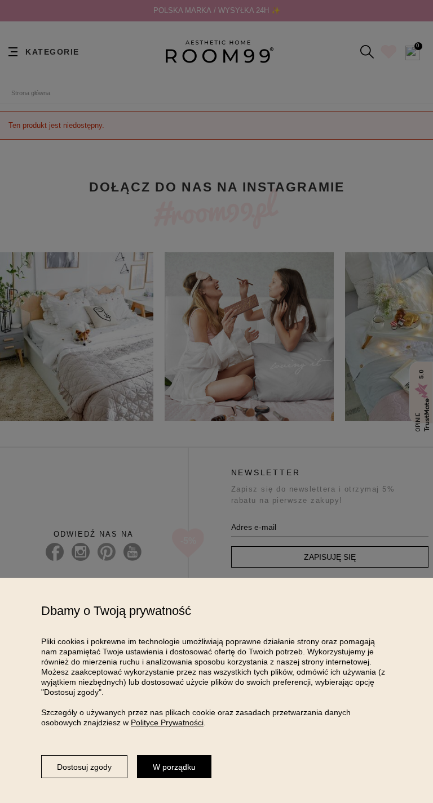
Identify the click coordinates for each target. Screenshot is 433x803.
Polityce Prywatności (167, 722)
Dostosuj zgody (84, 766)
